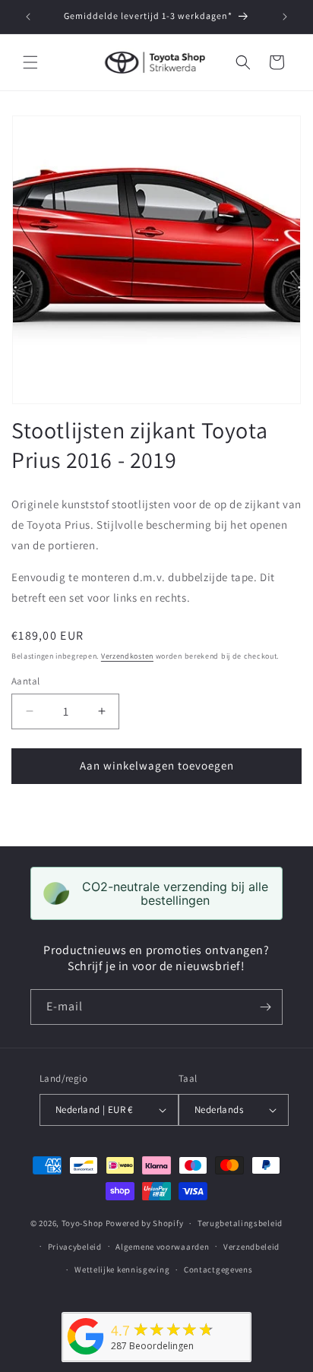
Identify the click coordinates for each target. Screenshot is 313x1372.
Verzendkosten (127, 656)
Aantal (25, 681)
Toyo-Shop (82, 1223)
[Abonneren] (265, 1007)
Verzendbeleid (251, 1246)
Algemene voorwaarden (162, 1246)
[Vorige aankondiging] (28, 16)
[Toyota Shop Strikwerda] (86, 1355)
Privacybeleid (75, 1246)
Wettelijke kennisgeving (121, 1269)
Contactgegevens (218, 1269)
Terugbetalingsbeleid (240, 1223)
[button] (30, 62)
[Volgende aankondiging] (285, 16)
